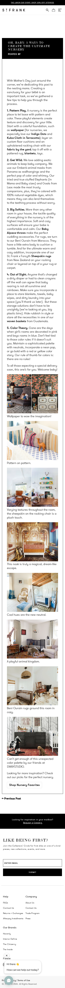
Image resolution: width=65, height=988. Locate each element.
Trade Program (33, 913)
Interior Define (10, 939)
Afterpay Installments (13, 918)
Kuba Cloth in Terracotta (23, 138)
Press (28, 918)
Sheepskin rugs (41, 256)
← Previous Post (11, 798)
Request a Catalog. (33, 822)
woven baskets (16, 321)
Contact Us (8, 908)
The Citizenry (9, 944)
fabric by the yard (19, 149)
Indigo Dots (38, 134)
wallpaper (17, 130)
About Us (30, 902)
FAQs (5, 902)
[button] (60, 10)
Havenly (7, 933)
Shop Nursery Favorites (24, 785)
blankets (30, 153)
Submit (32, 872)
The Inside (8, 949)
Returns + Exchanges (13, 913)
